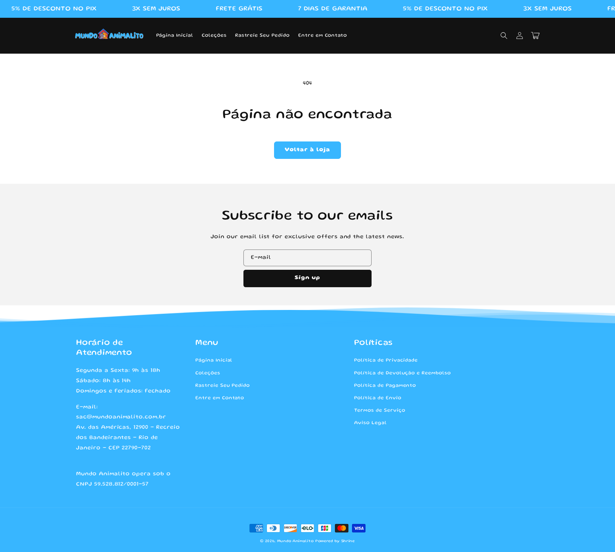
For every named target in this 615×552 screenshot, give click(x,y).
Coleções (207, 373)
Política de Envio (377, 398)
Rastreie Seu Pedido (222, 386)
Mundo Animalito (295, 541)
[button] (504, 35)
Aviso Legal (370, 423)
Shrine (348, 541)
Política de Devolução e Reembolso (402, 373)
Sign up (307, 277)
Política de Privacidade (386, 360)
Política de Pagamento (385, 386)
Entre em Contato (219, 398)
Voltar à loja (307, 150)
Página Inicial (213, 360)
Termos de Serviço (379, 410)
